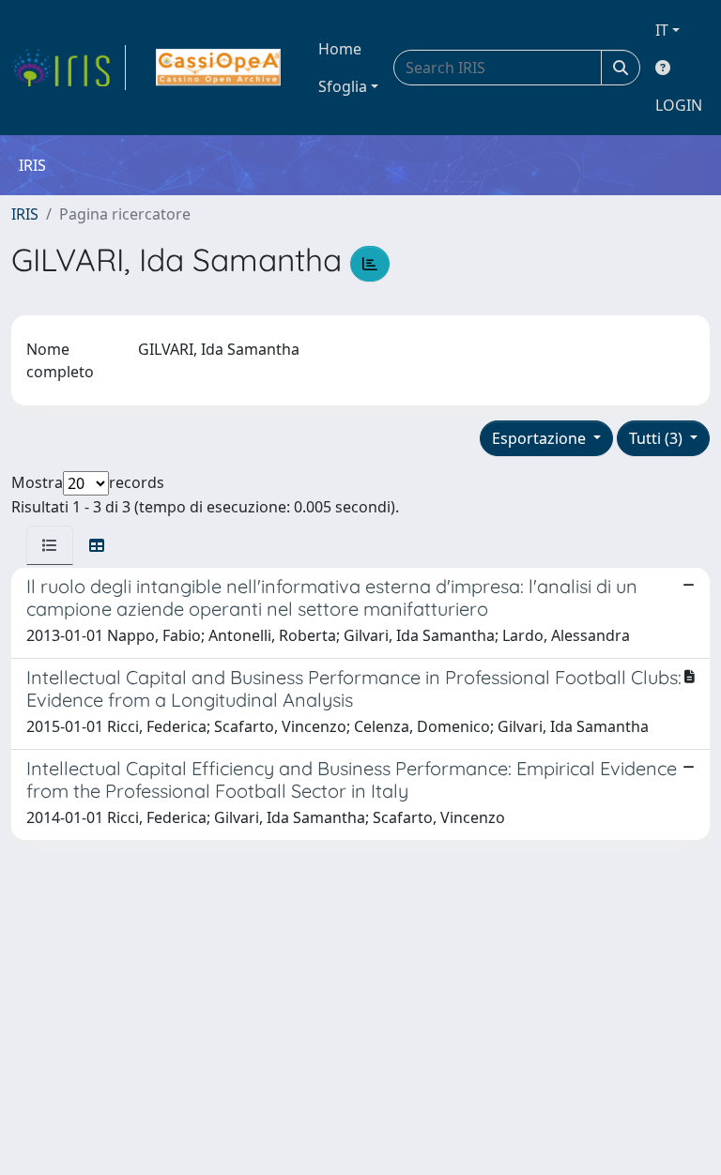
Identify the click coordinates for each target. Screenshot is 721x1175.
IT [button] (661, 30)
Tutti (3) (657, 438)
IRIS (24, 214)
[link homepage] (68, 67)
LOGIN (678, 105)
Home (339, 48)
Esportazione (541, 438)
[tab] (49, 545)
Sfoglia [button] (342, 86)
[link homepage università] (218, 67)
